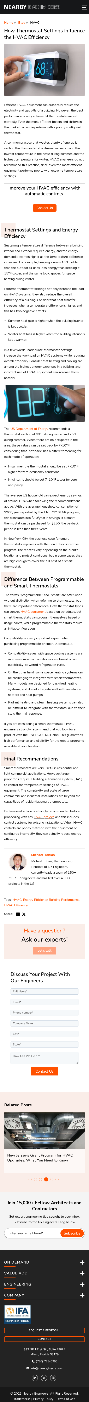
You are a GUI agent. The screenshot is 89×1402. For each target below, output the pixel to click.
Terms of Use (66, 1399)
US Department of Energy (29, 429)
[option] (44, 1142)
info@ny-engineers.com (46, 1368)
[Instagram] (53, 1378)
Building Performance (64, 899)
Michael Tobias (43, 855)
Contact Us (44, 208)
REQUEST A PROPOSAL (44, 1330)
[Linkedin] (35, 1378)
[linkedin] (18, 914)
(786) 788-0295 (46, 1361)
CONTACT (44, 1339)
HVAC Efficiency (16, 905)
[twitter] (23, 914)
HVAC (35, 22)
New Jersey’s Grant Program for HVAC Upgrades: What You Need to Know (40, 1158)
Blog (21, 22)
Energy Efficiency (35, 899)
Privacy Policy (43, 1399)
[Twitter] (44, 1378)
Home (8, 22)
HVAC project (44, 817)
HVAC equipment (33, 611)
